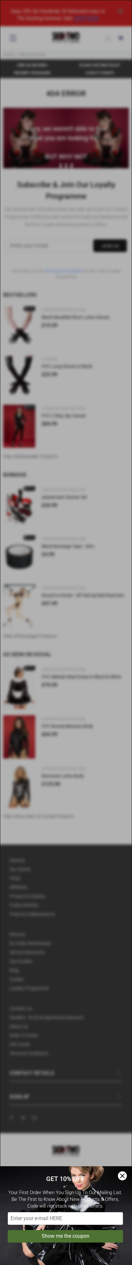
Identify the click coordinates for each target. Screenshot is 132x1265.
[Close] (122, 1175)
